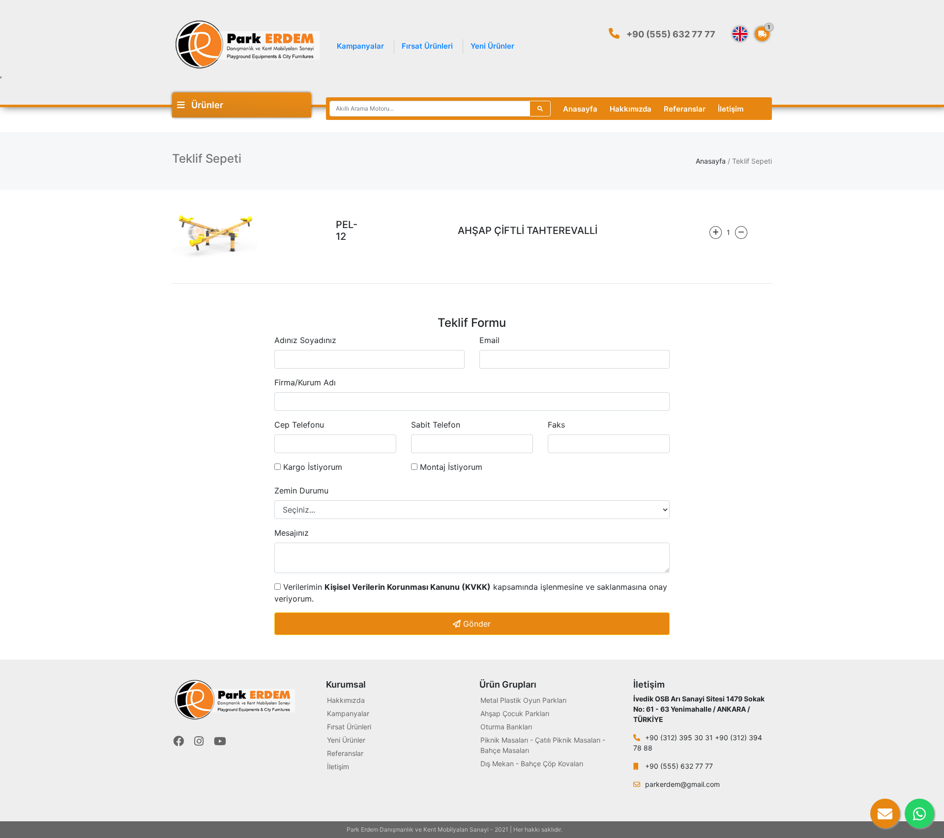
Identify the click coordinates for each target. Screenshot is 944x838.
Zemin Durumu (301, 490)
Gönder (476, 624)
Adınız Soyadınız (305, 340)
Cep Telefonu (299, 425)
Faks (556, 425)
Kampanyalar (360, 46)
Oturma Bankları (506, 726)
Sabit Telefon (435, 425)
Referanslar (685, 109)
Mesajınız (291, 533)
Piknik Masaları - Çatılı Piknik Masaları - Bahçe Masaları (542, 745)
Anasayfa (580, 109)
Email (489, 340)
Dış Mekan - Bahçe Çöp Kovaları (531, 763)
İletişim (730, 109)
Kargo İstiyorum (311, 467)
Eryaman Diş (580, 829)
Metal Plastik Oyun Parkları (523, 700)
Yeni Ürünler (492, 46)
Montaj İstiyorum (449, 467)
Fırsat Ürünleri (427, 46)
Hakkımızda (630, 109)
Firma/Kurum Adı (305, 382)
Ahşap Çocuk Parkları (514, 713)
